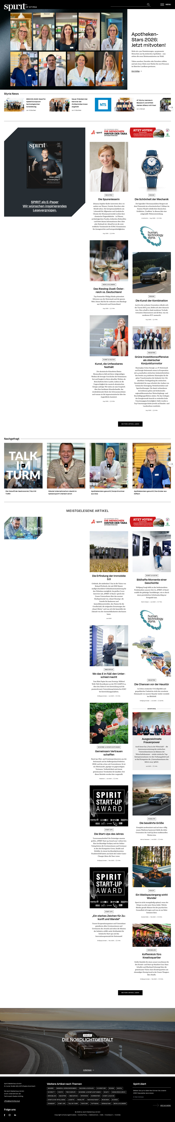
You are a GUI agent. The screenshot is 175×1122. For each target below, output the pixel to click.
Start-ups (61, 1104)
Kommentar (95, 1096)
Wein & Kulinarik (120, 1104)
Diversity (51, 1092)
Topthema (94, 1104)
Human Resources (119, 1092)
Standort (51, 1104)
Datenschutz (93, 1115)
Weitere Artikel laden (130, 424)
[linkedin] (15, 1115)
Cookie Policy (82, 1115)
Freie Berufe (71, 1092)
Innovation (136, 28)
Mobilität (80, 1100)
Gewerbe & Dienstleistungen (90, 1092)
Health (106, 1092)
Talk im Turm (73, 1104)
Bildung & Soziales (86, 1088)
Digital (119, 1088)
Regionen (105, 1100)
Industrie (62, 1096)
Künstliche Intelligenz (56, 1100)
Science (115, 1100)
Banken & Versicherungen (66, 1088)
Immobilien (52, 1096)
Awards (51, 1088)
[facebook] (4, 1115)
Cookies (117, 1115)
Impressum (109, 1115)
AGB (101, 1115)
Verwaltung (106, 1104)
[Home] (20, 7)
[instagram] (10, 1115)
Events (60, 1092)
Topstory (84, 1104)
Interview (84, 1096)
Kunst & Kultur (108, 1096)
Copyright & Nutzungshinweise (65, 1115)
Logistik (71, 1100)
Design (111, 1088)
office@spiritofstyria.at (12, 1101)
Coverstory (101, 1088)
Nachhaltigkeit (93, 1100)
